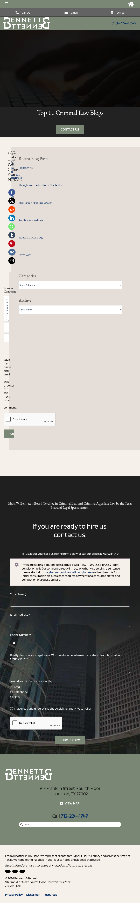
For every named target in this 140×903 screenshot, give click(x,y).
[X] (12, 201)
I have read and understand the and (53, 708)
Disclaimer (61, 708)
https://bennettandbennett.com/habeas (67, 572)
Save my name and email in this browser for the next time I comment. (10, 383)
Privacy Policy (83, 708)
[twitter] (22, 871)
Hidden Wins (25, 167)
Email (74, 12)
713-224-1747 (124, 23)
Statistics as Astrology (31, 237)
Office (120, 12)
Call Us (26, 12)
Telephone (21, 692)
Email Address (20, 614)
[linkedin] (8, 871)
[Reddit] (12, 209)
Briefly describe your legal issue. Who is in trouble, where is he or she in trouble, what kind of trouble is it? (68, 657)
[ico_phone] (27, 18)
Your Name (18, 594)
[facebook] (15, 871)
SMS (17, 697)
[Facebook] (12, 192)
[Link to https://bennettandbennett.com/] (131, 4)
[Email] (12, 260)
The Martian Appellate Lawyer (35, 202)
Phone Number (20, 635)
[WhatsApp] (12, 226)
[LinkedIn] (12, 218)
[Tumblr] (12, 235)
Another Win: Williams (31, 220)
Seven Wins (25, 255)
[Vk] (12, 252)
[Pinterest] (12, 243)
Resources (52, 894)
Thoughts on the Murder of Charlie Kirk (40, 185)
